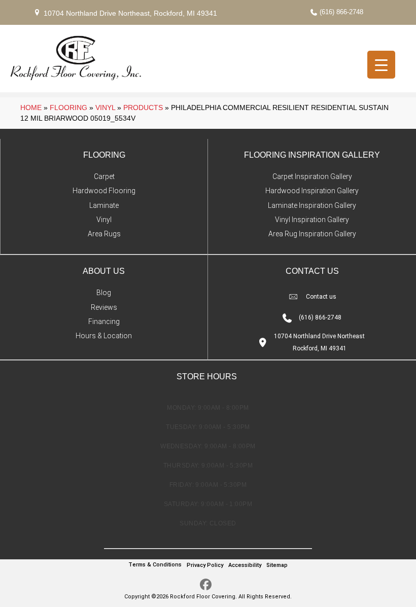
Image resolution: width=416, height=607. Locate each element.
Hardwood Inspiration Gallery (312, 191)
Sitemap (277, 565)
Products (143, 107)
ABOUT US (104, 271)
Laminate (104, 205)
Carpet (104, 176)
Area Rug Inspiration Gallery (312, 234)
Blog (103, 293)
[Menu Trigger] (381, 65)
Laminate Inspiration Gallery (312, 205)
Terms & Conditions (155, 564)
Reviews (104, 307)
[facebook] (205, 585)
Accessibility (244, 565)
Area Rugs (104, 234)
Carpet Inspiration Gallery (312, 176)
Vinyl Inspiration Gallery (312, 220)
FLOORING (104, 155)
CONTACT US (312, 271)
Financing (104, 321)
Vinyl (105, 107)
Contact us (321, 296)
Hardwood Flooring (104, 191)
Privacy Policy (205, 565)
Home (31, 107)
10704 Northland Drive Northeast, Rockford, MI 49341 (130, 13)
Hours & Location (104, 336)
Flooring (68, 107)
